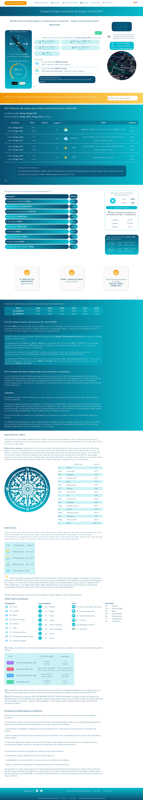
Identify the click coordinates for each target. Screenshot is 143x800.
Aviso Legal (72, 798)
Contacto (64, 798)
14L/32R (14, 83)
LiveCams (96, 791)
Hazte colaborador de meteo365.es (48, 798)
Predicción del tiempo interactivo (78, 791)
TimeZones (108, 2)
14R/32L (22, 83)
